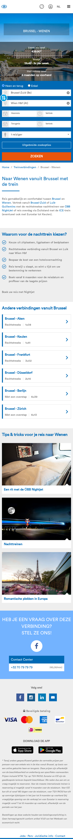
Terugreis (15, 124)
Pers (30, 836)
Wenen (6, 202)
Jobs (23, 836)
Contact (60, 836)
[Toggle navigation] (68, 6)
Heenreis (15, 113)
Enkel (34, 86)
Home (5, 167)
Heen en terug (13, 86)
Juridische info (44, 836)
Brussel (56, 199)
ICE (61, 210)
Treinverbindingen (25, 167)
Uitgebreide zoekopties (36, 145)
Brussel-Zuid (38, 202)
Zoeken (36, 156)
